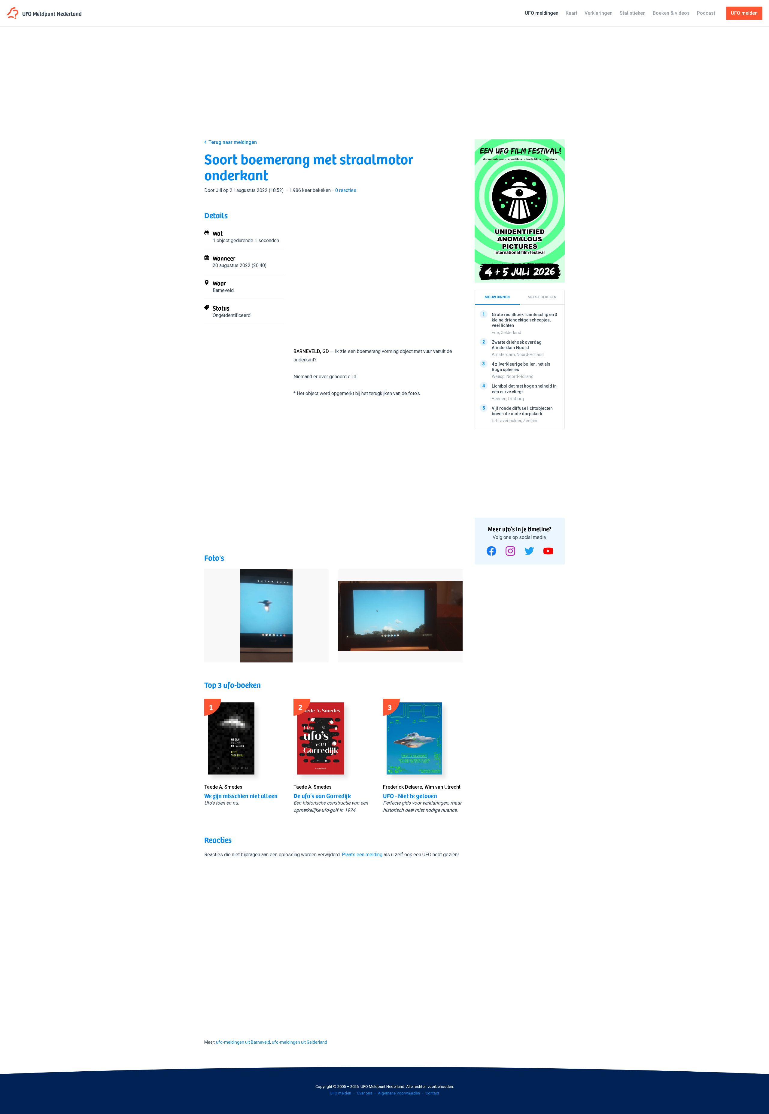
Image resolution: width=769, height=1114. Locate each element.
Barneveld (223, 290)
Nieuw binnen (497, 297)
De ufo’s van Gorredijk (322, 795)
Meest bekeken (542, 297)
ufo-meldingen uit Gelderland (299, 1042)
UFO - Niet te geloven (410, 795)
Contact (432, 1093)
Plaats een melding (362, 854)
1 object (221, 240)
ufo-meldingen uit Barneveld (243, 1042)
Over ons (364, 1093)
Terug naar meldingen (232, 142)
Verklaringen (598, 13)
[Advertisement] (384, 88)
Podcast (706, 13)
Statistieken (633, 13)
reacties (345, 190)
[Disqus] (333, 943)
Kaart (571, 13)
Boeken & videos (671, 13)
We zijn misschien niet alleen (241, 795)
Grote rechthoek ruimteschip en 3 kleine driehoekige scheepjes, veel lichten (524, 320)
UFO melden (340, 1093)
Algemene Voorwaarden (399, 1093)
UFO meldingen (541, 13)
